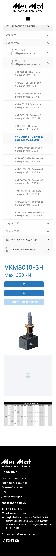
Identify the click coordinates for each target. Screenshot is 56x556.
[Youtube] (17, 541)
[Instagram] (3, 541)
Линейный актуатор (13, 487)
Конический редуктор (14, 482)
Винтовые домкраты (13, 478)
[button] (28, 19)
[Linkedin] (8, 541)
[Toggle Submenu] (48, 26)
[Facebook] (12, 541)
